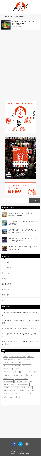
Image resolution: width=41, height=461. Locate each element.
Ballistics (6, 384)
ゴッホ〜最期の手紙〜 (9, 359)
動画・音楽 (5, 295)
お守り (30, 387)
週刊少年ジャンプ (8, 378)
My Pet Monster (32, 394)
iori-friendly (28, 397)
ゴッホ (23, 387)
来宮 (33, 390)
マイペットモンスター (21, 378)
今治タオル (31, 356)
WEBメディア (7, 390)
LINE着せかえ (7, 375)
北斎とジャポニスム (20, 381)
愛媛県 (19, 362)
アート (23, 372)
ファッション (6, 273)
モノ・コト (24, 26)
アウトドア (12, 397)
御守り (15, 390)
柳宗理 (5, 356)
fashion (29, 372)
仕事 (3, 300)
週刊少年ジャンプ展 (28, 359)
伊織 (19, 359)
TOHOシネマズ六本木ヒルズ (17, 356)
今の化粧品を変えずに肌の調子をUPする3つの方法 (19, 328)
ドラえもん (6, 387)
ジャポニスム (16, 368)
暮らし (4, 278)
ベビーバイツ (14, 394)
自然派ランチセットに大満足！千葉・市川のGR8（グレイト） (20, 314)
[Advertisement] (20, 47)
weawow (23, 394)
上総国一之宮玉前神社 (23, 384)
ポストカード (7, 368)
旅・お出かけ (6, 284)
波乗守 (12, 384)
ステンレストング (24, 390)
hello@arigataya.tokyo (24, 451)
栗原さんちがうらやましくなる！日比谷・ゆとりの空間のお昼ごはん (20, 343)
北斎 (5, 397)
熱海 (35, 372)
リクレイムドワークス (9, 362)
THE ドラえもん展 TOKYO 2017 (12, 365)
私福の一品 (5, 289)
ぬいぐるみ (30, 375)
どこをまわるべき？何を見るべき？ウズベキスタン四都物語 (20, 322)
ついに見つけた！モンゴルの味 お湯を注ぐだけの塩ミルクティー (20, 335)
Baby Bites (20, 397)
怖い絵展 (16, 375)
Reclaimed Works (8, 381)
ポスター (6, 394)
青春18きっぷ (26, 365)
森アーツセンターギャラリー (11, 372)
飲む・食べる (6, 267)
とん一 (5, 400)
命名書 (30, 381)
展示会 (22, 375)
